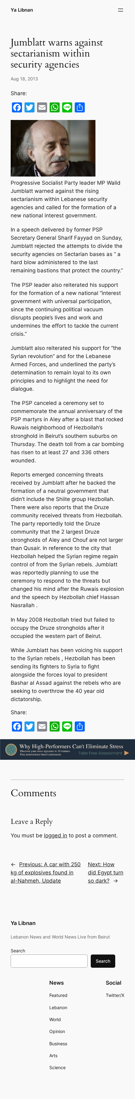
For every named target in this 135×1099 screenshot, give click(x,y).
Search (18, 950)
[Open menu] (120, 10)
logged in (55, 835)
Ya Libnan (22, 10)
